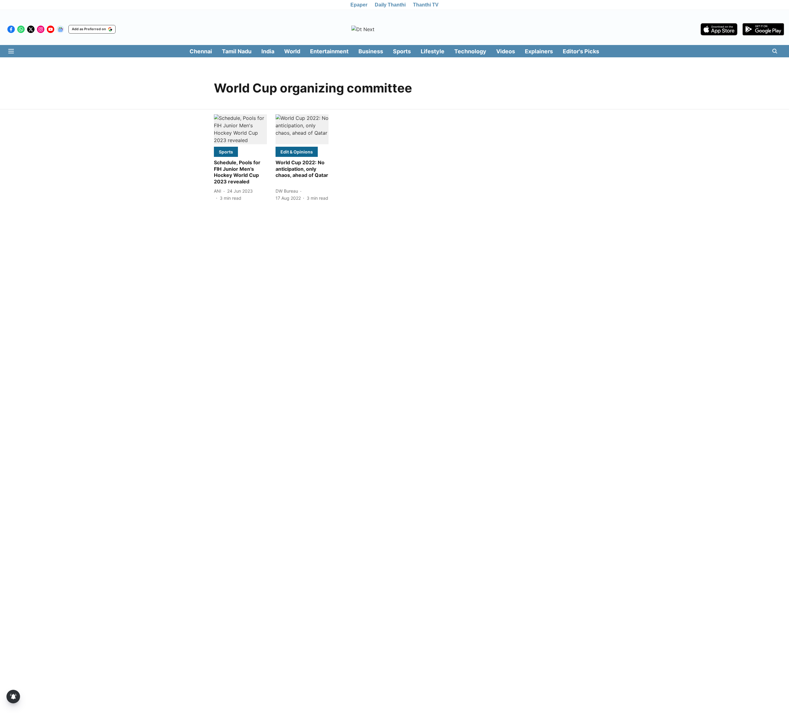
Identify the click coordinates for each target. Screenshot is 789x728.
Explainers (539, 51)
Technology (470, 51)
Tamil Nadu (236, 51)
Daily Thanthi (390, 4)
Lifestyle (432, 51)
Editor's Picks (581, 51)
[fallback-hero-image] (240, 129)
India (267, 51)
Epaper (358, 4)
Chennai (201, 51)
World (292, 51)
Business (370, 51)
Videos (505, 51)
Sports (402, 51)
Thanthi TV (426, 4)
